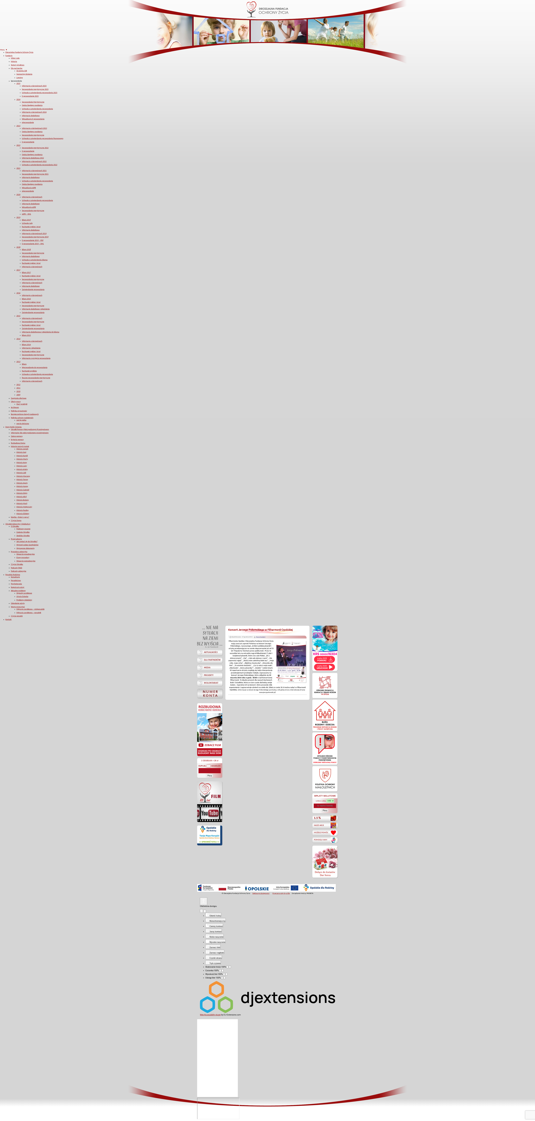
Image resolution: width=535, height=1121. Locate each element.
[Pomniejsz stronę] (227, 967)
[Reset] (201, 911)
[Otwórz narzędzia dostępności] (203, 901)
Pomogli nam (320, 840)
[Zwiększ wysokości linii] (226, 974)
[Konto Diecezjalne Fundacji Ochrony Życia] (209, 693)
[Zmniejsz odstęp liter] (222, 977)
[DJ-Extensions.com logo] (267, 1012)
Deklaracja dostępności (260, 893)
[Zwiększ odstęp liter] (224, 977)
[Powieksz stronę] (230, 967)
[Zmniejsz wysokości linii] (224, 974)
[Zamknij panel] (204, 911)
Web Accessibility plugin (210, 1015)
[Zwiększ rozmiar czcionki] (222, 970)
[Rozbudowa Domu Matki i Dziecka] (209, 756)
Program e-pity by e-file (281, 893)
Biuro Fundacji (260, 637)
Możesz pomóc (321, 833)
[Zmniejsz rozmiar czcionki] (220, 970)
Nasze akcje (319, 825)
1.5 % (317, 818)
